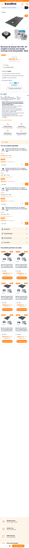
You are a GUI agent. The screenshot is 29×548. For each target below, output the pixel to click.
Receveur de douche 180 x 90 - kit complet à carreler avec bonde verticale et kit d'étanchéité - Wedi (16, 189)
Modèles (6, 142)
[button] (27, 28)
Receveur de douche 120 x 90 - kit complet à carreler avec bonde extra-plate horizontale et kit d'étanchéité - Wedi (7, 329)
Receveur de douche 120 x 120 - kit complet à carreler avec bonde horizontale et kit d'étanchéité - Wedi (7, 298)
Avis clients (7, 242)
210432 (2, 192)
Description (7, 229)
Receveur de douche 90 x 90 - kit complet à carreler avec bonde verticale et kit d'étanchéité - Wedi (16, 209)
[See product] (3, 150)
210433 (2, 153)
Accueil (3, 12)
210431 (2, 212)
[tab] (14, 142)
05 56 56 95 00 (20, 0)
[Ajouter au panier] (26, 164)
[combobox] (14, 7)
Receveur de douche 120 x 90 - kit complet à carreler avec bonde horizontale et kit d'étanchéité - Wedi (21, 266)
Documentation (8, 238)
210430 (2, 173)
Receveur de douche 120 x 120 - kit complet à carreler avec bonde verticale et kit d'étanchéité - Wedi (16, 170)
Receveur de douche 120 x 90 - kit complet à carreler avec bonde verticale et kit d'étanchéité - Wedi (16, 150)
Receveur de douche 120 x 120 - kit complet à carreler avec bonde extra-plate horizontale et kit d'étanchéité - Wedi (22, 298)
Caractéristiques (8, 233)
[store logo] (10, 3)
